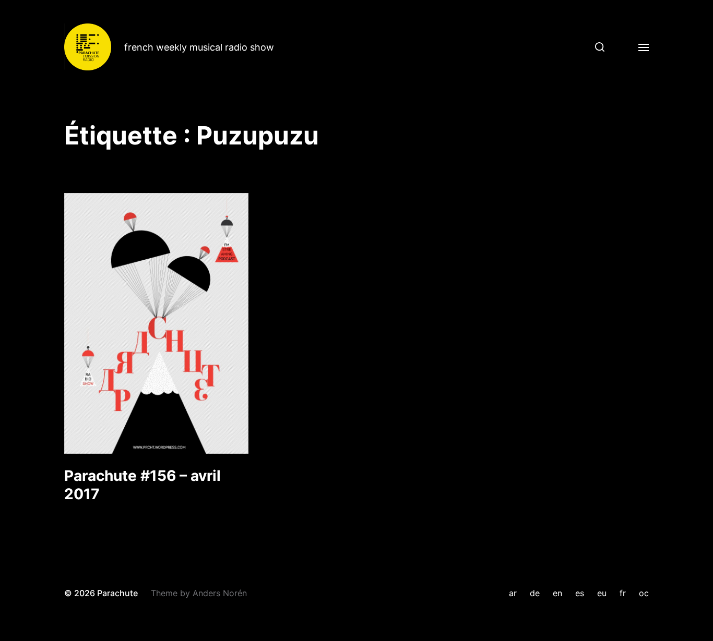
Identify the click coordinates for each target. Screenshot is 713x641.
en (557, 593)
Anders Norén (220, 593)
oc (644, 593)
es (579, 593)
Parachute (117, 593)
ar (513, 593)
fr (623, 593)
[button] (595, 46)
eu (602, 593)
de (535, 593)
